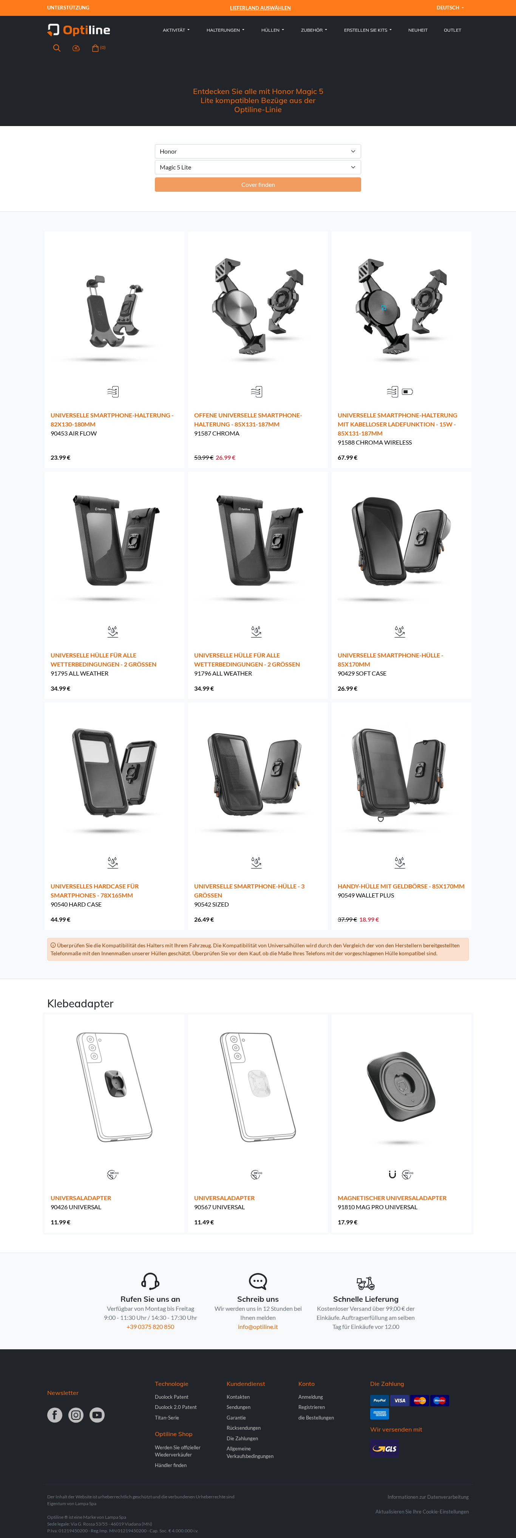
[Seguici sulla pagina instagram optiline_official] (75, 1416)
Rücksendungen (244, 1428)
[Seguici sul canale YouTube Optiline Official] (97, 1416)
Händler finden (171, 1465)
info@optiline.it (258, 1326)
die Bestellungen (316, 1418)
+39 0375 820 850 (150, 1326)
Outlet (452, 30)
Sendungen (238, 1407)
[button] (56, 49)
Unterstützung (68, 8)
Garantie (236, 1418)
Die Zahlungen (242, 1438)
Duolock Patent (171, 1397)
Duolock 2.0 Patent (176, 1407)
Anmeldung (310, 1397)
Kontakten (238, 1397)
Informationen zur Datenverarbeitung (428, 1497)
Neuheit (418, 30)
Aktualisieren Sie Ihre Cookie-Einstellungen (422, 1512)
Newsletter (63, 1392)
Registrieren (311, 1407)
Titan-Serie (167, 1418)
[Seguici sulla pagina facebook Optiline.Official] (54, 1416)
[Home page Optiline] (78, 29)
